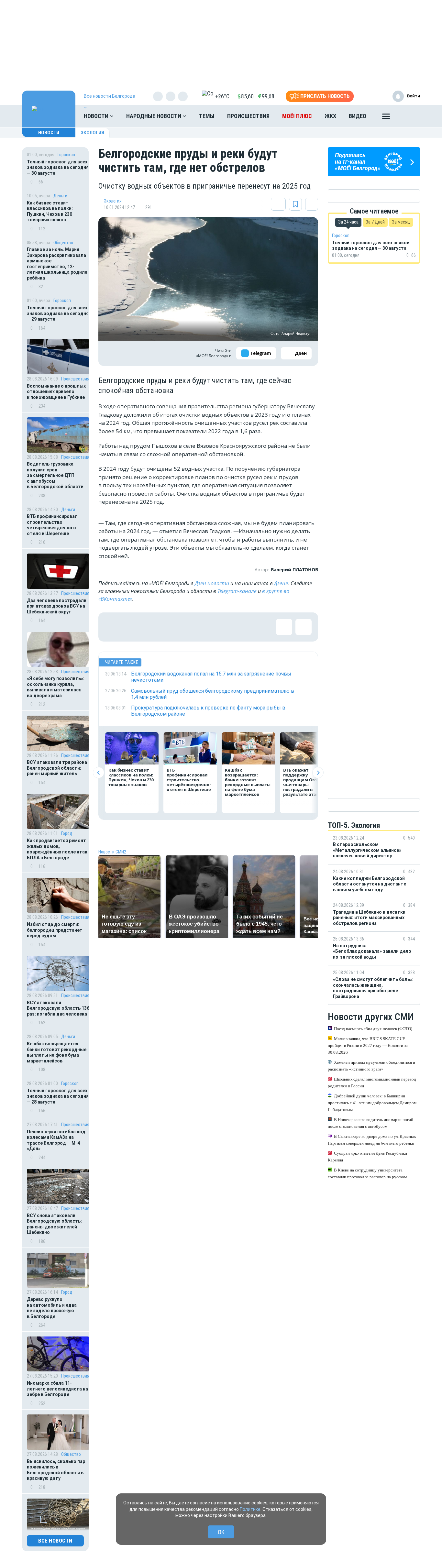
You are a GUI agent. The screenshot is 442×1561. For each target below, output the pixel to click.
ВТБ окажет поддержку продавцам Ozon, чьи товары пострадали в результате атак (302, 782)
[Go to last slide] (98, 772)
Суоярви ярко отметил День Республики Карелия (367, 1156)
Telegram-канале (237, 591)
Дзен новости (212, 583)
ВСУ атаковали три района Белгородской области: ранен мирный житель (57, 768)
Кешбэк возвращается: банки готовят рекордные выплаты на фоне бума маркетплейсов (56, 1052)
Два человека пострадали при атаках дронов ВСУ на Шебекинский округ (56, 606)
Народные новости (154, 116)
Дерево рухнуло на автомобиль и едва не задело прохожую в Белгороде (52, 1308)
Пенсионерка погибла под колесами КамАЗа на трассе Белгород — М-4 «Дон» (56, 1140)
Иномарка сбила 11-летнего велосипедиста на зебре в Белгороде (57, 1388)
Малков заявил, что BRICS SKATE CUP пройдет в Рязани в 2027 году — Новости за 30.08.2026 (368, 1045)
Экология (92, 133)
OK (221, 1532)
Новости (97, 116)
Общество (63, 242)
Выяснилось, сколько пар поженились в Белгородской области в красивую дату (56, 1470)
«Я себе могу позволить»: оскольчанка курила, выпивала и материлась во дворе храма (55, 687)
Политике (250, 1509)
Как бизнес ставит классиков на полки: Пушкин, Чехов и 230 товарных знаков (50, 211)
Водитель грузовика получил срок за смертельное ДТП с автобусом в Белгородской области (55, 475)
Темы (207, 116)
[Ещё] (386, 117)
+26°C (222, 96)
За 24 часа (348, 222)
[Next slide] (318, 772)
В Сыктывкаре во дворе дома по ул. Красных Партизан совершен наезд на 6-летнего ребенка (372, 1140)
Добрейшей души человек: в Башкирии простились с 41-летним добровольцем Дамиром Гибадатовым (372, 1103)
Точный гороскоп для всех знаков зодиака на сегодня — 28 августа (58, 1096)
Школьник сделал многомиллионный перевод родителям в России (372, 1082)
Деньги (60, 195)
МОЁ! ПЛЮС (297, 116)
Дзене (281, 583)
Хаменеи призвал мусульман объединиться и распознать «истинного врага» (371, 1066)
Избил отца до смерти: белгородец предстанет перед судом (55, 930)
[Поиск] (409, 116)
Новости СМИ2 (112, 851)
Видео (357, 116)
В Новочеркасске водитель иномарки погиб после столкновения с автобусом (370, 1123)
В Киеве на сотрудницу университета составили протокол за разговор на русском (367, 1173)
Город (66, 833)
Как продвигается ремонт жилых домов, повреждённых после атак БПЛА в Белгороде (57, 849)
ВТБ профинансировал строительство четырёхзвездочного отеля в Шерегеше (52, 525)
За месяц (401, 222)
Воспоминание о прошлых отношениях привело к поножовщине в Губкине (56, 391)
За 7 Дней (375, 222)
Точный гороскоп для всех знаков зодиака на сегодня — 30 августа (58, 167)
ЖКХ (330, 116)
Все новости (55, 1541)
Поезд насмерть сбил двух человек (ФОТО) (373, 1028)
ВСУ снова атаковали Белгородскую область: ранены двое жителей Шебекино (54, 1224)
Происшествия (248, 116)
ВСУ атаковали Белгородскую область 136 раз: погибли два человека (58, 1008)
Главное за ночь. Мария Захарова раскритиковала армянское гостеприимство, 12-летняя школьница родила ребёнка (57, 263)
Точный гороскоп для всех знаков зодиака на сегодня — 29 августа (58, 313)
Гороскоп (66, 154)
